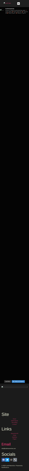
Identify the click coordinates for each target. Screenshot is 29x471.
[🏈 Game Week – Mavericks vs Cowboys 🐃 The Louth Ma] (14, 283)
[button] (18, 3)
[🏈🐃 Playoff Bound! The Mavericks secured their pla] (14, 191)
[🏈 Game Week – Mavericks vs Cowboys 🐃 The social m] (14, 365)
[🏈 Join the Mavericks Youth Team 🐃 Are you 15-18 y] (14, 149)
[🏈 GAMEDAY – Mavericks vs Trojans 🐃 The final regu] (14, 96)
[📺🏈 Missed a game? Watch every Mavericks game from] (14, 25)
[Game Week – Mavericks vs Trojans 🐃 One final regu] (14, 173)
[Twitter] (7, 460)
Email (6, 444)
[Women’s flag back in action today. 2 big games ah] (14, 297)
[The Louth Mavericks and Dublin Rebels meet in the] (14, 59)
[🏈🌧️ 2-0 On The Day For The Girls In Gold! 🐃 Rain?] (14, 258)
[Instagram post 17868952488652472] (14, 16)
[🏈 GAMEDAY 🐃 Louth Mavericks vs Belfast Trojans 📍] (14, 111)
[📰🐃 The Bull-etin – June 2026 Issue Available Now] (14, 338)
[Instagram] (11, 460)
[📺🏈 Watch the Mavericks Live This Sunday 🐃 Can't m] (14, 312)
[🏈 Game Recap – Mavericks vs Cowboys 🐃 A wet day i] (14, 211)
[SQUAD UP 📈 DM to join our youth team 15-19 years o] (14, 52)
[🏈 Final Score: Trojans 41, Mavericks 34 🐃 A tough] (14, 75)
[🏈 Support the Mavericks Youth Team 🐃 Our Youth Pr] (14, 41)
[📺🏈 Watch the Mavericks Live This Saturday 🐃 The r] (14, 127)
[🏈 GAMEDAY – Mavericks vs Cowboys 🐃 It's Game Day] (14, 235)
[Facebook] (3, 460)
